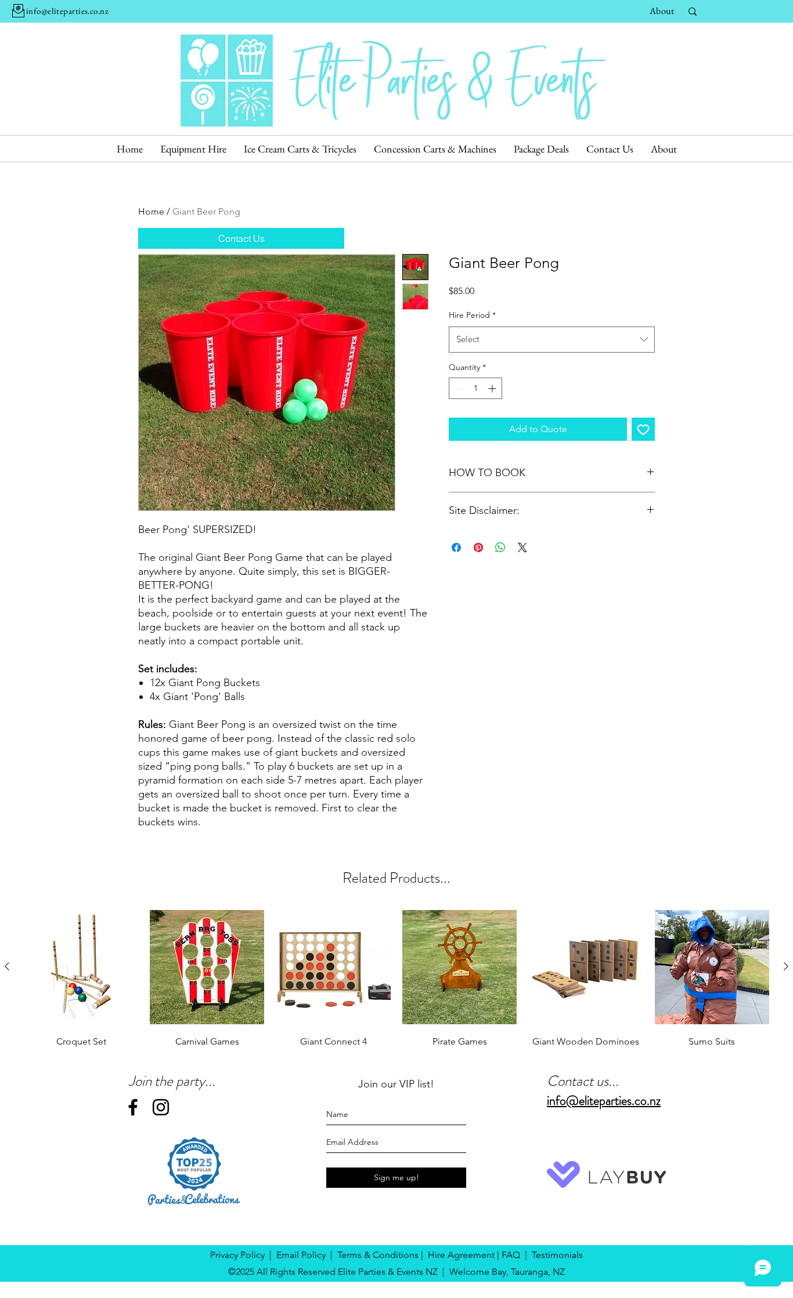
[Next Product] (786, 966)
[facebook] (133, 1107)
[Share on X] (522, 547)
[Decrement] (457, 388)
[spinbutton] (475, 388)
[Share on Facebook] (456, 547)
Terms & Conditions (378, 1254)
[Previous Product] (7, 966)
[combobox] (552, 339)
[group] (396, 979)
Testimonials (557, 1254)
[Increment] (493, 388)
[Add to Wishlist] (643, 429)
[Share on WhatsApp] (500, 547)
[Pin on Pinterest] (478, 547)
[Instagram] (161, 1107)
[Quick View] (81, 967)
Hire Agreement (461, 1254)
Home (151, 211)
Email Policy (301, 1254)
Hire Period (472, 315)
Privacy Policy (237, 1254)
